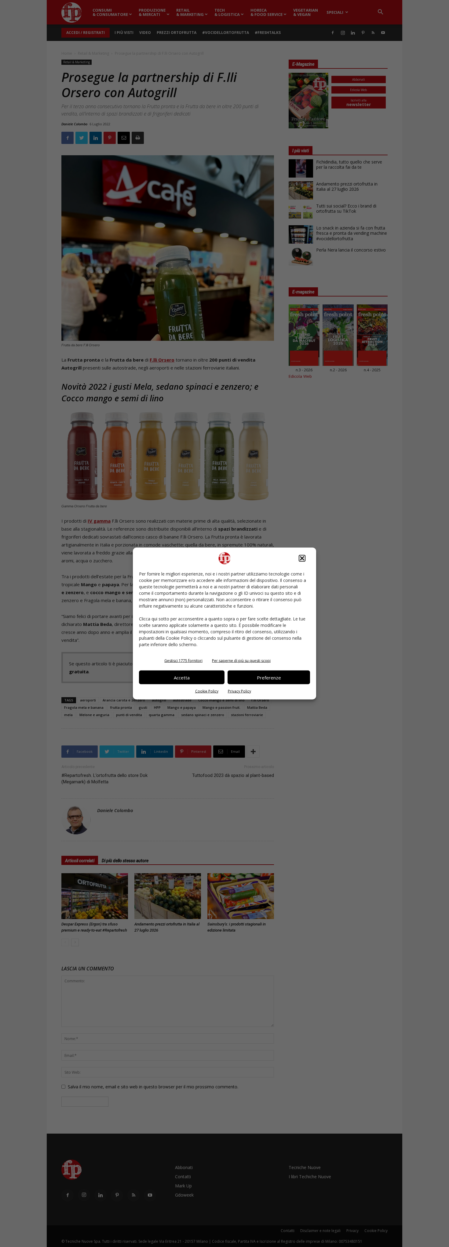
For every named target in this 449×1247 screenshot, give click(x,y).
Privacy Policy (239, 691)
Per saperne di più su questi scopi (241, 660)
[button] (302, 558)
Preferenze (269, 677)
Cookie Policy (206, 691)
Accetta (182, 677)
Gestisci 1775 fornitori (183, 660)
